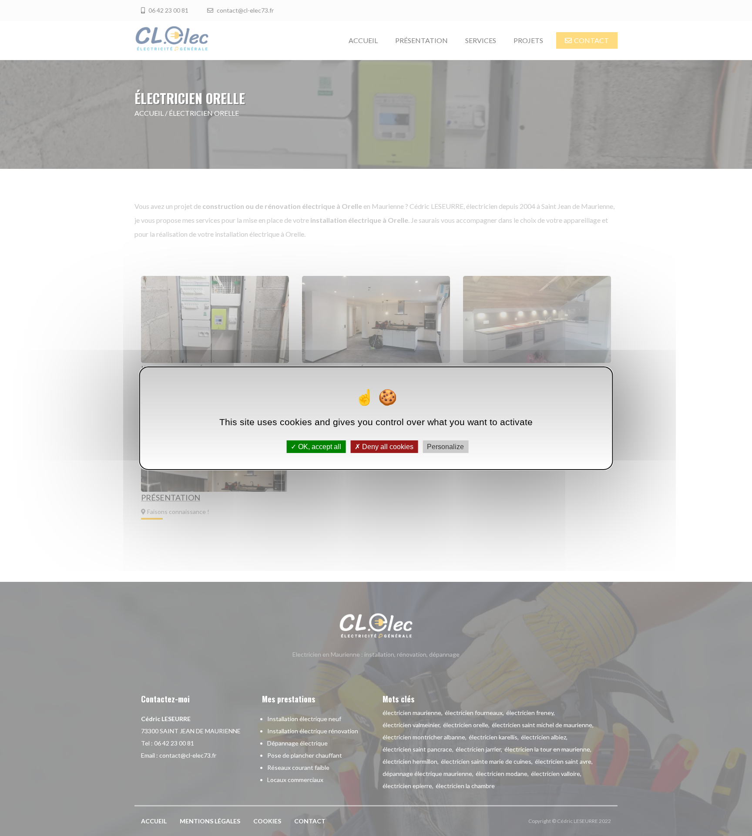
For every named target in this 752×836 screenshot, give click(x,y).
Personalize (445, 446)
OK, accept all (318, 446)
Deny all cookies (386, 446)
